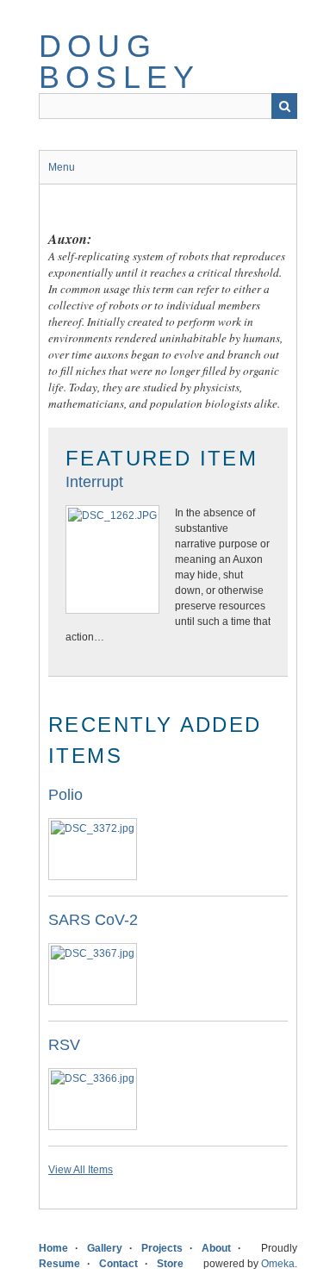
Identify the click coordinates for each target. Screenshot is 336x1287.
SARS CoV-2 (93, 919)
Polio (65, 794)
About (216, 1248)
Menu (61, 167)
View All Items (80, 1170)
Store (170, 1264)
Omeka (278, 1264)
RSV (64, 1044)
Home (53, 1248)
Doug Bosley (119, 61)
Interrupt (94, 481)
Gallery (104, 1248)
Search (284, 106)
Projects (162, 1248)
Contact (118, 1264)
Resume (59, 1264)
